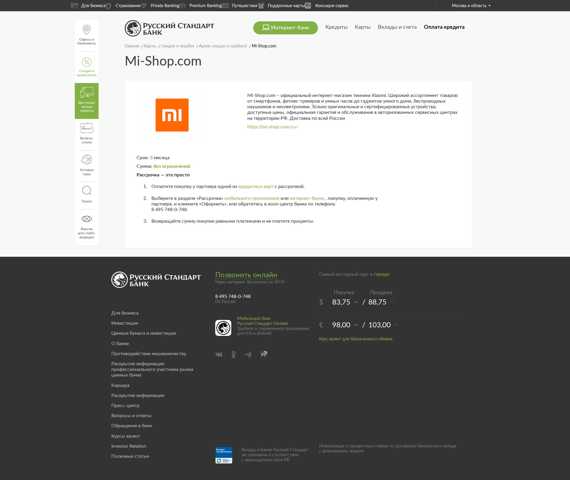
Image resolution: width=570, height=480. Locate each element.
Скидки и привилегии (86, 73)
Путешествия (244, 6)
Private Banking (165, 6)
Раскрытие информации (137, 395)
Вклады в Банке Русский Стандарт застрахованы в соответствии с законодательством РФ (274, 455)
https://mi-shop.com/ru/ (272, 127)
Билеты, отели (87, 140)
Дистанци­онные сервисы (87, 107)
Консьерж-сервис (332, 6)
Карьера (120, 385)
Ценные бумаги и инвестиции (143, 333)
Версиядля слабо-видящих (87, 233)
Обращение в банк (131, 425)
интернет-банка (307, 198)
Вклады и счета (397, 27)
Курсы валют (125, 436)
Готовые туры (87, 172)
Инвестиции (124, 323)
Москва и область (469, 6)
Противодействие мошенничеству (148, 353)
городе (381, 274)
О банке (120, 343)
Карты (362, 27)
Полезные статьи (130, 456)
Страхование (128, 6)
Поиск (87, 201)
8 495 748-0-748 (233, 296)
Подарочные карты (286, 6)
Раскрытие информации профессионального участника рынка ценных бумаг (152, 369)
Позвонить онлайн (246, 275)
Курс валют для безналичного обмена (355, 339)
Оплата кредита (444, 27)
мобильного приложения (251, 198)
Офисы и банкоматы (86, 41)
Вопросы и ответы (131, 415)
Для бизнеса (93, 6)
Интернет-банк (290, 28)
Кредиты (336, 27)
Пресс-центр (125, 405)
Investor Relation (128, 446)
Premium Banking (205, 6)
